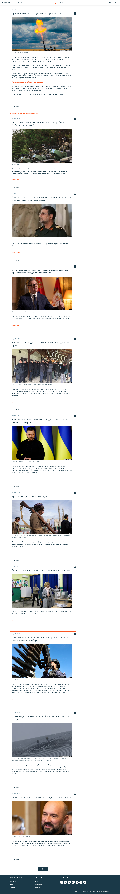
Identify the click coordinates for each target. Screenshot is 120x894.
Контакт (12, 888)
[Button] (17, 106)
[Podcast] (80, 882)
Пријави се (13, 881)
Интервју (37, 888)
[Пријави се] (84, 882)
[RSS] (77, 882)
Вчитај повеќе (43, 869)
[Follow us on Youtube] (69, 882)
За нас (11, 884)
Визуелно (37, 881)
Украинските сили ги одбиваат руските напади (27, 82)
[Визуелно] (110, 3)
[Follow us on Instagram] (73, 882)
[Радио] (114, 3)
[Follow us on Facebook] (61, 882)
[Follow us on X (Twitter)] (65, 882)
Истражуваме (39, 884)
